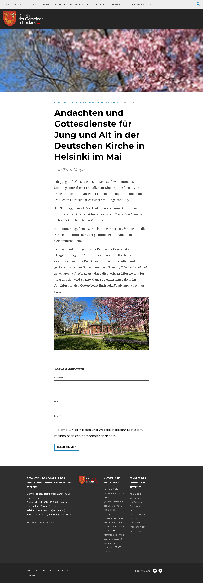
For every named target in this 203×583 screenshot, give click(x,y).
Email (56, 416)
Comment (58, 377)
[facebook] (160, 570)
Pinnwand (116, 4)
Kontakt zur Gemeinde (14, 4)
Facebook (59, 4)
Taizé (118, 102)
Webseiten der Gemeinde (140, 4)
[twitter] (155, 570)
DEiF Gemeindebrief (81, 4)
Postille (101, 4)
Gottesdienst (74, 102)
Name (56, 401)
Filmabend (60, 102)
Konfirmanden (106, 102)
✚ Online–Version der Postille (42, 522)
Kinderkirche (90, 102)
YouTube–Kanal (40, 4)
